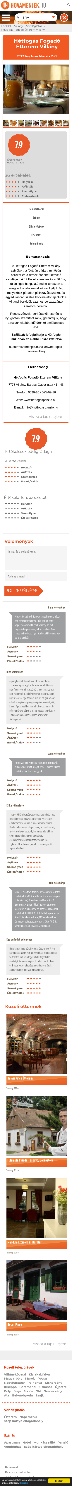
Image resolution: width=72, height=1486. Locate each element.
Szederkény (53, 1391)
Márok (30, 1378)
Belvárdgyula (22, 1395)
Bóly (7, 1391)
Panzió (63, 1442)
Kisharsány (53, 1382)
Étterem (10, 1417)
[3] (12, 182)
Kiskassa (45, 1387)
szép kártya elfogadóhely (23, 1421)
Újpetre (61, 1387)
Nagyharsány (14, 1382)
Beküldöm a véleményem (21, 591)
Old (38, 1391)
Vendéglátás (14, 1410)
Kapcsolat (11, 1467)
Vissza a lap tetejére (49, 1344)
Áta (6, 1395)
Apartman (12, 1442)
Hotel (27, 1442)
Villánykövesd (15, 1374)
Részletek (23, 1482)
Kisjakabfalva (39, 1374)
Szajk (40, 1395)
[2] (9, 182)
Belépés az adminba (17, 1472)
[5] (18, 182)
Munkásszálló (44, 1442)
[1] (7, 182)
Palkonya (35, 1382)
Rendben (59, 1480)
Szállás (9, 1435)
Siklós (28, 1391)
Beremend (27, 1387)
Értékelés (36, 235)
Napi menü (28, 1417)
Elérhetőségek (36, 226)
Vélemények (36, 243)
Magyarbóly (13, 1378)
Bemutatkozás (36, 209)
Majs (17, 1391)
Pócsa (42, 1378)
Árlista (36, 218)
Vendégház (12, 1446)
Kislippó (10, 1387)
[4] (15, 182)
